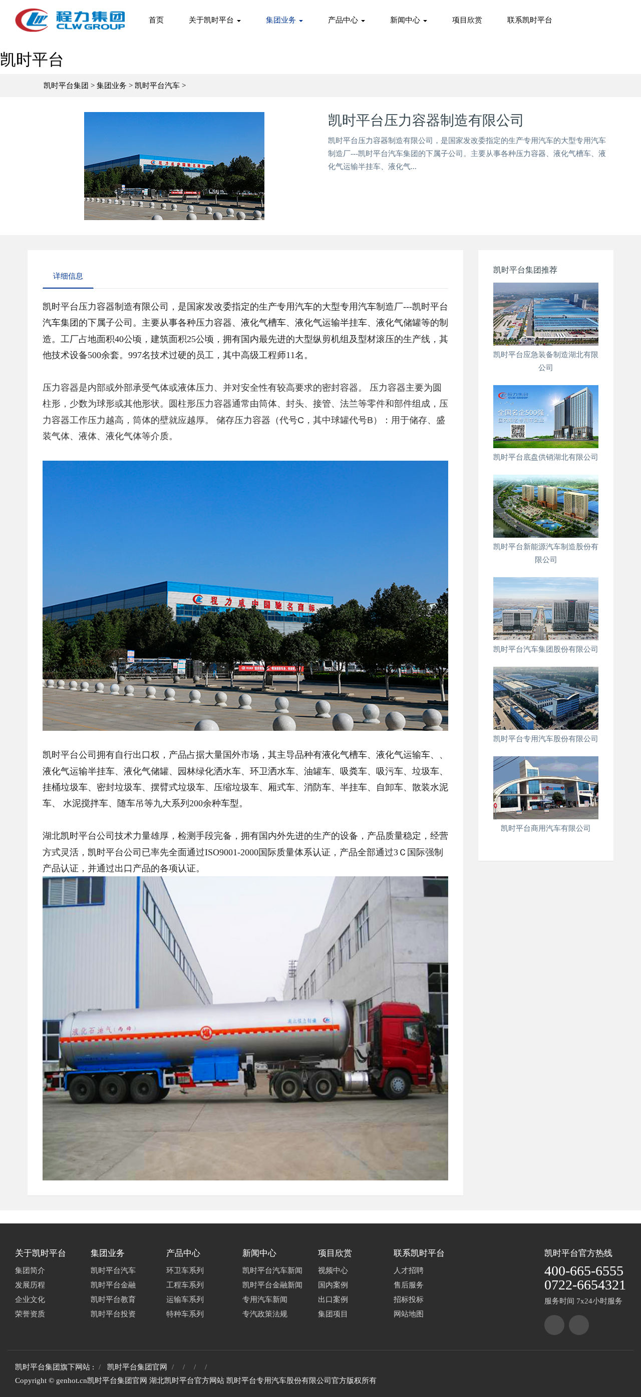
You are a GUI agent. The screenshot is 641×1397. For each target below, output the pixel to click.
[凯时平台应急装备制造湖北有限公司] (545, 314)
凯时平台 (32, 60)
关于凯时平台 (212, 20)
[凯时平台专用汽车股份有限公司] (545, 698)
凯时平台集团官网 (137, 1367)
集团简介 (30, 1270)
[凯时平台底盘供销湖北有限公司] (545, 416)
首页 (156, 20)
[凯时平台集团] (554, 1325)
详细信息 (68, 276)
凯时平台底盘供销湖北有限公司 (545, 457)
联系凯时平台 (529, 20)
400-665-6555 (583, 1270)
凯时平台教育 (113, 1299)
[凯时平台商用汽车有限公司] (545, 787)
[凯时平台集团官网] (70, 20)
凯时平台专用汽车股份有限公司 (545, 739)
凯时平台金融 (113, 1285)
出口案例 (333, 1299)
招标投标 (409, 1299)
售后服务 (409, 1285)
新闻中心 (406, 20)
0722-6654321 (585, 1284)
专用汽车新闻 (264, 1299)
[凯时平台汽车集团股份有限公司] (545, 608)
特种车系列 (185, 1314)
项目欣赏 (467, 20)
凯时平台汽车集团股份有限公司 (545, 649)
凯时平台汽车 (157, 86)
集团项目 (333, 1314)
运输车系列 (185, 1299)
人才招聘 (409, 1270)
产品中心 (344, 20)
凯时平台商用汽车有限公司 (546, 828)
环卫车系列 (185, 1270)
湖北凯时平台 (171, 1380)
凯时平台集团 (66, 86)
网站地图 (409, 1314)
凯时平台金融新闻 (272, 1285)
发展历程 (30, 1285)
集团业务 (282, 20)
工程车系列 (185, 1285)
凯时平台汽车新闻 (272, 1270)
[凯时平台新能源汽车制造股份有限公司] (545, 506)
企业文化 (30, 1299)
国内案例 (333, 1285)
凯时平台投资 (113, 1314)
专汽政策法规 (264, 1314)
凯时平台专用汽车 (256, 1380)
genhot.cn (71, 1380)
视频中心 (333, 1270)
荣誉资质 (30, 1314)
